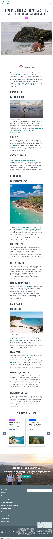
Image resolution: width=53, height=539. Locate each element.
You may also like (26, 412)
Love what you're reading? (26, 467)
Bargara (39, 121)
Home (2, 60)
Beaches (8, 60)
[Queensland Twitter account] (9, 532)
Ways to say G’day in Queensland (14, 423)
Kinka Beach (29, 355)
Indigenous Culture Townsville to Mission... (35, 423)
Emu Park (13, 362)
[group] (17, 434)
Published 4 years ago (29, 67)
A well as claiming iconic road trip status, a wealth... (35, 426)
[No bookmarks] (43, 3)
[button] (4, 433)
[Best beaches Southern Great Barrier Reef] (26, 38)
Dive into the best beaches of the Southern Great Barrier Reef (26, 12)
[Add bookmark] (26, 57)
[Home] (6, 3)
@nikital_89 (17, 119)
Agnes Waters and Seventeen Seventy (29, 229)
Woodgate (20, 160)
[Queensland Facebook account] (6, 532)
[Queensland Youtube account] (13, 532)
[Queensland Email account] (17, 532)
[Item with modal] (26, 38)
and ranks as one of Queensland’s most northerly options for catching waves (26, 130)
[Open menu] (50, 3)
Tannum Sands (29, 286)
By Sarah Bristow (29, 66)
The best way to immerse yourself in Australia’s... (15, 426)
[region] (26, 86)
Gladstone (24, 227)
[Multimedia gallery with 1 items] (26, 38)
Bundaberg (18, 74)
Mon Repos (13, 145)
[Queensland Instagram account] (2, 532)
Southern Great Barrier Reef (27, 85)
